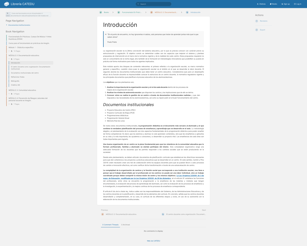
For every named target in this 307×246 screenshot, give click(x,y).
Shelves (262, 4)
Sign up (287, 4)
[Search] (138, 4)
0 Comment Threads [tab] (110, 225)
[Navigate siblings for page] (181, 12)
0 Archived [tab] (125, 225)
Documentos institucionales (19, 25)
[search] (153, 4)
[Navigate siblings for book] (113, 12)
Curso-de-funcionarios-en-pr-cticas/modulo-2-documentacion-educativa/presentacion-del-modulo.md (29, 14)
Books (274, 4)
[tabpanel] (153, 231)
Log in (298, 4)
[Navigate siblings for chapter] (146, 12)
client (8, 16)
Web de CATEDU (153, 241)
